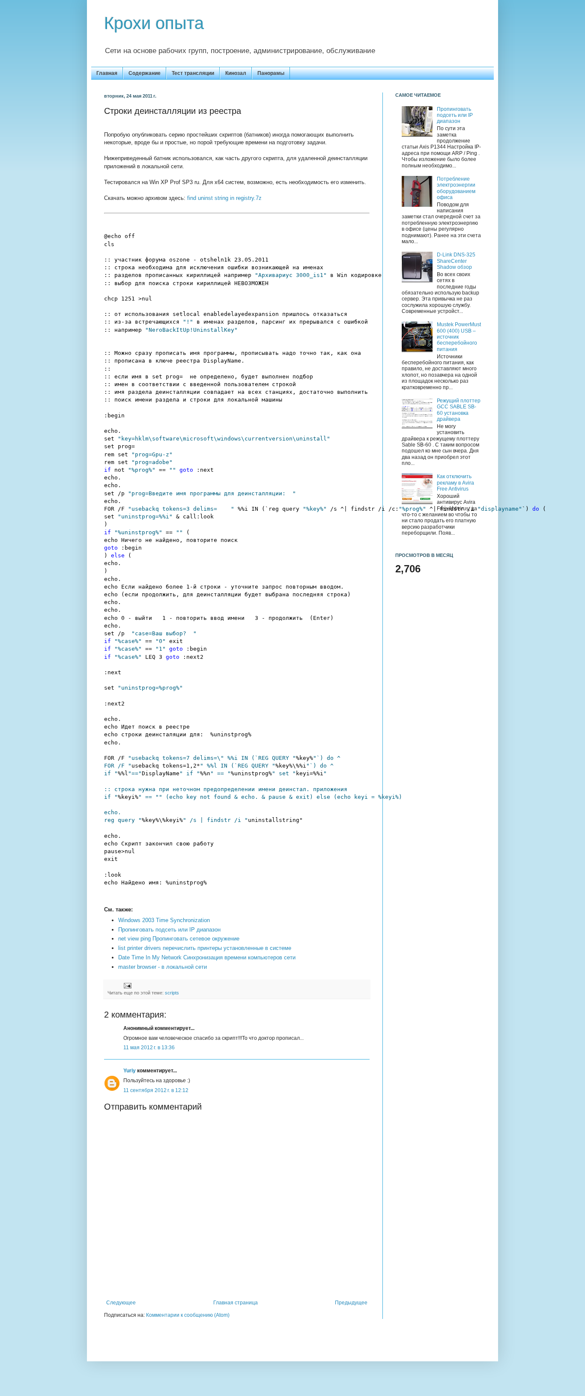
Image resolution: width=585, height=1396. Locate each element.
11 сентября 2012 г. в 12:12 (155, 1090)
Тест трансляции (193, 73)
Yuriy (129, 1071)
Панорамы (270, 73)
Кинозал (235, 73)
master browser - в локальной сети (162, 967)
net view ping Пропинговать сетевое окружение (178, 938)
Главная (106, 73)
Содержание (144, 73)
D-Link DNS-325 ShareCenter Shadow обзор (456, 261)
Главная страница (235, 1303)
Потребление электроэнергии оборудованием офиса (456, 188)
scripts (172, 992)
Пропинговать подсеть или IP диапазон (169, 929)
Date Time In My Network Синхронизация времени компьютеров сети (206, 957)
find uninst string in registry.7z (224, 198)
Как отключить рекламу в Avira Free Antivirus (455, 482)
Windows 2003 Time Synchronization (164, 920)
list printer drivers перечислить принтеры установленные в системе (204, 948)
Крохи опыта (154, 23)
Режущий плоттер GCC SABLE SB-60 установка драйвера (459, 410)
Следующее (121, 1303)
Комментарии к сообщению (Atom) (188, 1315)
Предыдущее (351, 1303)
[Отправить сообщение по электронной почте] (126, 985)
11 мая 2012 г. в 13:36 (149, 1048)
